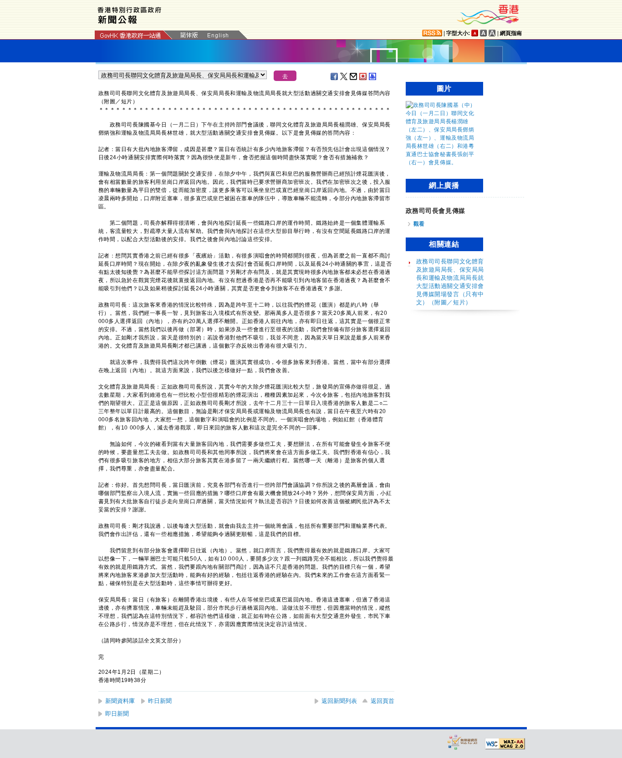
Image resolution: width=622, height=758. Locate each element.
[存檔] (363, 76)
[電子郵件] (354, 76)
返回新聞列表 (339, 700)
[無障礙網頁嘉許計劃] (462, 742)
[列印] (373, 76)
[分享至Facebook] (335, 76)
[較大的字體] (483, 33)
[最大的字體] (492, 33)
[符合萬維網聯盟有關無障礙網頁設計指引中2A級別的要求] (505, 744)
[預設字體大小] (475, 33)
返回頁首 (382, 700)
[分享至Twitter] (344, 76)
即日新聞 (117, 713)
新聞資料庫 (120, 700)
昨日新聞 (160, 700)
